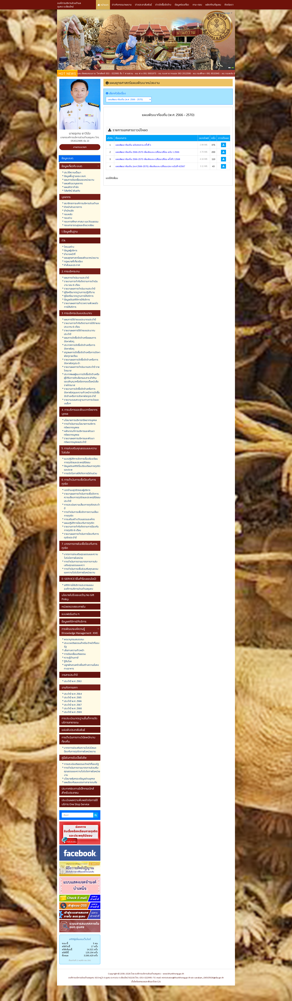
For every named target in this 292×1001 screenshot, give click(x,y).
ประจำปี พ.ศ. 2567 (73, 705)
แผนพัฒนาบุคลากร (73, 183)
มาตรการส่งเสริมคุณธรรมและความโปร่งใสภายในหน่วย (81, 556)
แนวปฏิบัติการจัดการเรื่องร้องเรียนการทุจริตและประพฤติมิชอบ (81, 460)
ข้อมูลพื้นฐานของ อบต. (75, 176)
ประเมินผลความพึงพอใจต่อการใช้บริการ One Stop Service (80, 802)
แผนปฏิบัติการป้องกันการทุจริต (79, 523)
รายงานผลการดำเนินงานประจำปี (79, 288)
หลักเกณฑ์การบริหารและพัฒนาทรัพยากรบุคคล (79, 432)
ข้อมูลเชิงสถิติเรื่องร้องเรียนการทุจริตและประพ (82, 467)
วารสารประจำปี (70, 675)
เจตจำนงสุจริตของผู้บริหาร (77, 490)
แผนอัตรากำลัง (71, 187)
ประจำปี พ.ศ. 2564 (73, 694)
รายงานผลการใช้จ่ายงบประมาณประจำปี (79, 332)
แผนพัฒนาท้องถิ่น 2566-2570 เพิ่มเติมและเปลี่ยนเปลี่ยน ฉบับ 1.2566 (147, 152)
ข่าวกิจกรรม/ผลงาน (122, 4)
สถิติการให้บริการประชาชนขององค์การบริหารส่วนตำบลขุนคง (79, 587)
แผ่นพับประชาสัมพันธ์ (73, 730)
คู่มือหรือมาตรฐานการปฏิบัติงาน (79, 292)
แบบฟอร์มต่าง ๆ (70, 614)
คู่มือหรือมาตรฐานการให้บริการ (79, 296)
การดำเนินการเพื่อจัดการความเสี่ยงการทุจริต (81, 513)
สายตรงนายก (80, 147)
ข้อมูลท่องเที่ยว (182, 4)
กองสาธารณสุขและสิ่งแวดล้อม (79, 225)
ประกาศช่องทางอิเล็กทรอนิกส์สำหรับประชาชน (78, 790)
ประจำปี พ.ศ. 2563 (73, 681)
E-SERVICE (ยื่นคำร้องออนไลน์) (79, 579)
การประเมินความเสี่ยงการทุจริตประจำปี (82, 506)
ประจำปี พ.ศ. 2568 (73, 708)
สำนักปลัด (69, 210)
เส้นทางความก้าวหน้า (74, 650)
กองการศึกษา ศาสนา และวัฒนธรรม (81, 221)
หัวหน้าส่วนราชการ (73, 207)
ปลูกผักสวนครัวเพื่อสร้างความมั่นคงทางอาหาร (81, 666)
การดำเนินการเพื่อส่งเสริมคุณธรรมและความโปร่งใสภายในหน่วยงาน (81, 570)
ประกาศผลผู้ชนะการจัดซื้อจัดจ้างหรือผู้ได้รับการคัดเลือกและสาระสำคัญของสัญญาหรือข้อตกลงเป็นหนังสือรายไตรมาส (81, 379)
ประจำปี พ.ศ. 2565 (73, 697)
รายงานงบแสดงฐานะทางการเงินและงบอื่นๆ (81, 401)
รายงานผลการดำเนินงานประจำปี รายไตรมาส (81, 368)
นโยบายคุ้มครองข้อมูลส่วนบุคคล (79, 778)
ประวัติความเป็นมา (72, 172)
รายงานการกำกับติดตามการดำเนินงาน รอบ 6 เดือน (81, 283)
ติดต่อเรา (228, 4)
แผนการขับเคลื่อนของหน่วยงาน (79, 180)
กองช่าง (68, 218)
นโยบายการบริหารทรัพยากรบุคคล (80, 420)
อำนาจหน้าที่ (69, 254)
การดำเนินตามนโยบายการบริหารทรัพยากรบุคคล (80, 425)
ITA (63, 240)
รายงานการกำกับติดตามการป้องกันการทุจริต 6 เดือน (81, 528)
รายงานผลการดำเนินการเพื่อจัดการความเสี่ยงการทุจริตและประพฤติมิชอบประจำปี (82, 497)
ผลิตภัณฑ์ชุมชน (213, 4)
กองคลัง (68, 214)
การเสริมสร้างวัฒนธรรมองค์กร (79, 519)
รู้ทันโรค (68, 661)
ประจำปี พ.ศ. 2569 (73, 712)
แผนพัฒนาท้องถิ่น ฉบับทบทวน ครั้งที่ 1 (133, 145)
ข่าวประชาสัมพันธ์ (143, 4)
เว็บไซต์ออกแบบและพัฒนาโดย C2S (146, 981)
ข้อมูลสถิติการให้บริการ (74, 621)
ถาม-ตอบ (197, 4)
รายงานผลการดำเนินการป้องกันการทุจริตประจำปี (81, 535)
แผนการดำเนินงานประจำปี (76, 277)
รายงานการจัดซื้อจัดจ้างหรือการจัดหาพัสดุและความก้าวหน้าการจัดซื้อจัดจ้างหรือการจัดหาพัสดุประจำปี (82, 392)
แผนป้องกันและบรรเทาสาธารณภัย (80, 782)
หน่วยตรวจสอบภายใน (73, 606)
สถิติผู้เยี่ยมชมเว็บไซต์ (80, 939)
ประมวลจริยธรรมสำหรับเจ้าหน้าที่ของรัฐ (81, 644)
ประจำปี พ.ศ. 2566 (73, 701)
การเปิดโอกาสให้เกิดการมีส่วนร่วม (80, 473)
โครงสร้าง (69, 247)
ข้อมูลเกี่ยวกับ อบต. (72, 166)
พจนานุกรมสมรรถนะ (74, 639)
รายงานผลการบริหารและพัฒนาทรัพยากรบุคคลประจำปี (79, 440)
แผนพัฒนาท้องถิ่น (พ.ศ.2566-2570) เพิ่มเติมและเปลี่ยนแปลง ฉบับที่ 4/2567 (150, 166)
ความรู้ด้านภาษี (71, 657)
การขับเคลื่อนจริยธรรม (75, 654)
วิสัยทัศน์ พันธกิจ (72, 190)
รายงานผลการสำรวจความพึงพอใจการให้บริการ (81, 305)
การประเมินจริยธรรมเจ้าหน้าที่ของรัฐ (81, 764)
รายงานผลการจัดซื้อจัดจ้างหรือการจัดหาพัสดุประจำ (81, 361)
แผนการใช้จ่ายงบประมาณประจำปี (80, 319)
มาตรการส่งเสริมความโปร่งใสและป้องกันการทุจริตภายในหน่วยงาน (80, 749)
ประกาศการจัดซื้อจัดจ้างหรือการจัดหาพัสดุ (79, 346)
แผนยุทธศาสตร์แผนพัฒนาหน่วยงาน (81, 258)
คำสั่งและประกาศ (72, 265)
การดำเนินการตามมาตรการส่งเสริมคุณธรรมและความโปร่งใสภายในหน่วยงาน (82, 771)
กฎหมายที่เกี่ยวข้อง (73, 261)
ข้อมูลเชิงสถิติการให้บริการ (77, 299)
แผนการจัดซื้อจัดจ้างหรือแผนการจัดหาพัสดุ (80, 339)
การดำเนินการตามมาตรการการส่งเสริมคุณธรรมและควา (80, 563)
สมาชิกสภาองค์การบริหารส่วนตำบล (81, 203)
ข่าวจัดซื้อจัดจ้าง (163, 4)
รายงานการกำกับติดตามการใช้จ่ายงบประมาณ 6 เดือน (82, 325)
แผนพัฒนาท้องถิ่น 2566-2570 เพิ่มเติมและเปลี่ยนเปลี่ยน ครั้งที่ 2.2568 (147, 159)
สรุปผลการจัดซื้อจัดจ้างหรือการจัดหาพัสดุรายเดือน (82, 354)
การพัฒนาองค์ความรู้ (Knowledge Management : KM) (80, 631)
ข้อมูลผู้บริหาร (70, 250)
